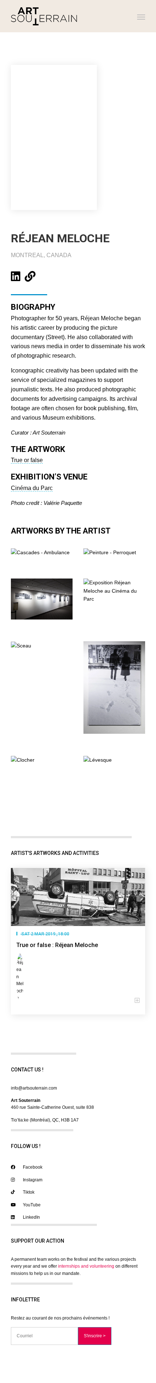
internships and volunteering (86, 1266)
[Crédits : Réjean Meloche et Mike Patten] (40, 552)
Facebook (32, 1167)
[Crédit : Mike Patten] (42, 598)
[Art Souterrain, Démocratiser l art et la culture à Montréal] (44, 16)
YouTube (31, 1204)
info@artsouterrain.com (34, 1088)
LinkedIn (31, 1217)
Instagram (32, 1179)
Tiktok (28, 1192)
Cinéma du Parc (32, 488)
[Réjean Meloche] (21, 978)
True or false (27, 460)
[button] (78, 1000)
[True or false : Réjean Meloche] (78, 897)
